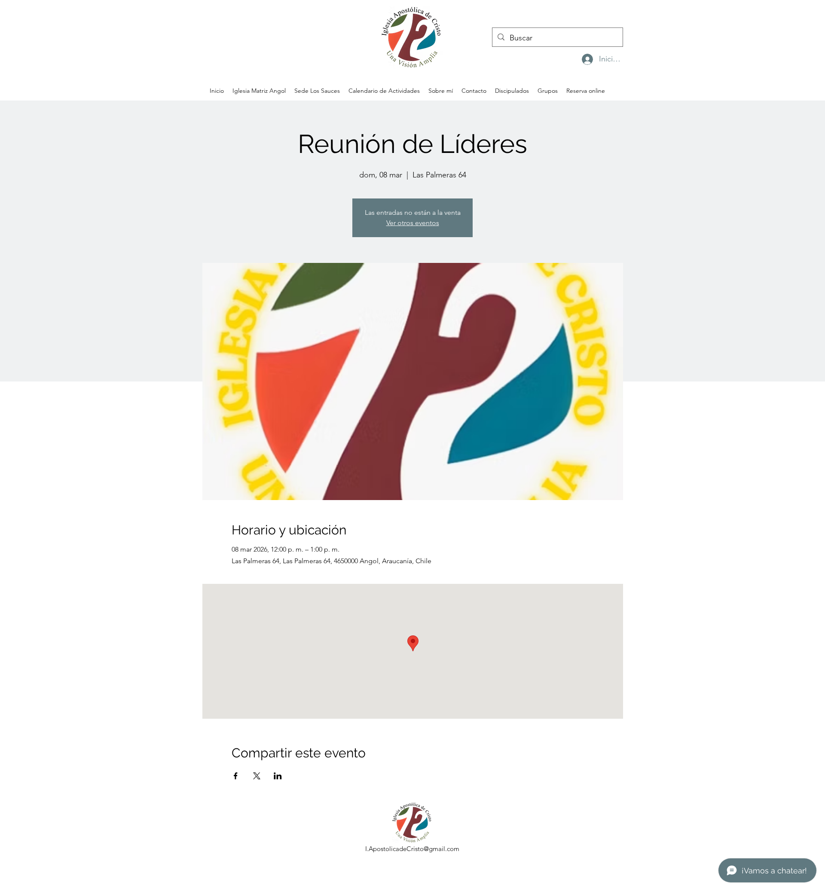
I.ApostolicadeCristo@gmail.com (412, 849)
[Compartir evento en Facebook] (236, 775)
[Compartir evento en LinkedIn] (278, 775)
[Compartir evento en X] (257, 775)
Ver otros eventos (412, 223)
